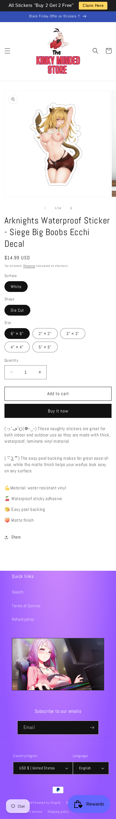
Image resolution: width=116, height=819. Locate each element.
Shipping (29, 266)
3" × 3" (72, 333)
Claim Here (93, 5)
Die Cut (17, 310)
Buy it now (58, 411)
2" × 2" (45, 333)
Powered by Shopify (47, 802)
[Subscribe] (91, 728)
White (16, 286)
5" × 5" (45, 347)
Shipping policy (58, 811)
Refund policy (23, 619)
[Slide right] (71, 208)
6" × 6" (17, 333)
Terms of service (30, 811)
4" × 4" (17, 347)
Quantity (11, 360)
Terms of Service (26, 605)
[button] (7, 50)
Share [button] (16, 537)
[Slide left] (44, 208)
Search (17, 592)
